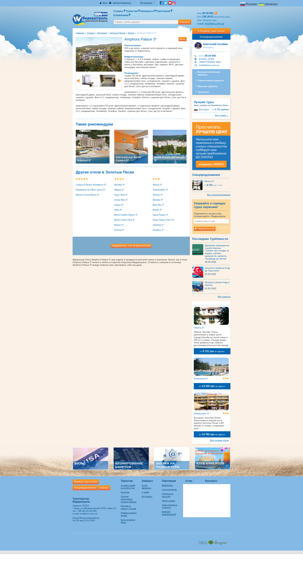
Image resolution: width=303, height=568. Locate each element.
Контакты (211, 481)
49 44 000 (207, 55)
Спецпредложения (211, 36)
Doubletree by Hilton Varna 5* (90, 189)
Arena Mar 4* (121, 200)
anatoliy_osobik (206, 59)
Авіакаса (147, 481)
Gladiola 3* (158, 225)
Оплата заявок (168, 501)
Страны (91, 33)
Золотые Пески (117, 33)
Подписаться (205, 228)
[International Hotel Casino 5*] (131, 146)
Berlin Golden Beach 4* (125, 215)
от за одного (212, 351)
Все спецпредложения (218, 194)
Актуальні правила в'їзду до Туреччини (217, 269)
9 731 (220, 109)
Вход (105, 3)
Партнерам (169, 481)
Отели (131, 33)
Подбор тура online (212, 31)
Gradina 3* (158, 230)
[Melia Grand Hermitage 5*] (170, 146)
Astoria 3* (157, 194)
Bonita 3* (157, 209)
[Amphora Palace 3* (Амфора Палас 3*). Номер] (107, 80)
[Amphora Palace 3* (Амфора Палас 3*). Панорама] (99, 54)
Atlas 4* (118, 209)
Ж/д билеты (147, 496)
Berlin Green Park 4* (124, 220)
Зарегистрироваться (122, 3)
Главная (80, 33)
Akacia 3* (157, 184)
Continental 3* (201, 378)
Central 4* (119, 230)
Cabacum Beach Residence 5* (91, 184)
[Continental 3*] (211, 367)
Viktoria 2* (209, 181)
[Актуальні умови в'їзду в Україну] (198, 286)
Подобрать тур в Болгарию (131, 246)
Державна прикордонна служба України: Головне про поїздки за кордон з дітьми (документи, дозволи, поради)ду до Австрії (217, 252)
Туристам (127, 481)
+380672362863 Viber (210, 62)
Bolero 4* (118, 225)
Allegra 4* (119, 189)
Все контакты (146, 3)
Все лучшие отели (219, 440)
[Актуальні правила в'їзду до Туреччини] (198, 272)
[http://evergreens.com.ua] (212, 542)
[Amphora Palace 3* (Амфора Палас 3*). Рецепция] (90, 80)
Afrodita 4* (119, 184)
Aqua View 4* (121, 194)
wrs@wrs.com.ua (214, 23)
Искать (185, 22)
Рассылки (125, 492)
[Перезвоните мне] (215, 13)
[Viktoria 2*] (198, 185)
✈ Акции (145, 492)
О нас (188, 481)
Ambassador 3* (160, 189)
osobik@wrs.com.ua (209, 65)
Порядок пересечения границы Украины (129, 499)
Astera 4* (118, 205)
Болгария (102, 33)
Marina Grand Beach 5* (87, 194)
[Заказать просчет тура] (211, 147)
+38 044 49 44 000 (86, 511)
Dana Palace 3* (160, 215)
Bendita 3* (158, 200)
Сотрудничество (169, 490)
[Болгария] (196, 109)
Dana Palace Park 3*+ (164, 220)
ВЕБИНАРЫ (167, 485)
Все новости (224, 296)
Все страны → (222, 115)
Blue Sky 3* (158, 205)
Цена (183, 39)
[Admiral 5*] (93, 146)
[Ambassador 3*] (211, 402)
